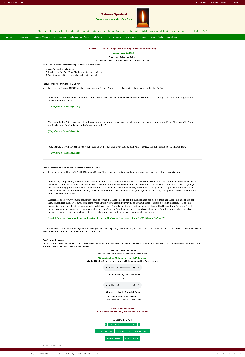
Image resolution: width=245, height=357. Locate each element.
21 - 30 (125, 325)
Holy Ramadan (114, 37)
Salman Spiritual (131, 339)
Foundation (24, 37)
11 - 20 (117, 325)
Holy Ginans (130, 37)
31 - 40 (133, 325)
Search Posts (157, 37)
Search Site (172, 37)
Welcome (10, 37)
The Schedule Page (105, 331)
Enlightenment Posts (79, 37)
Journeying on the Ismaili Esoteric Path (132, 331)
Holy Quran (98, 37)
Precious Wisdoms (41, 37)
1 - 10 (110, 325)
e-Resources (60, 37)
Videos (143, 37)
